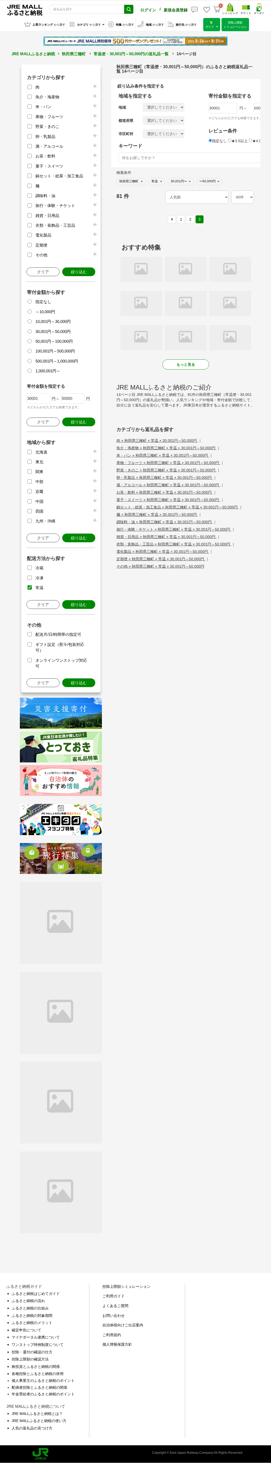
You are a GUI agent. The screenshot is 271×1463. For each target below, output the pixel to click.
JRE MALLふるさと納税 (33, 54)
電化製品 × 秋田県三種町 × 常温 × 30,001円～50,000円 (162, 551)
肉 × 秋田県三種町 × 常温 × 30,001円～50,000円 (157, 440)
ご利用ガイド (113, 1296)
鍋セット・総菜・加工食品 (59, 176)
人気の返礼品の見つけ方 (32, 1428)
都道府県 (126, 120)
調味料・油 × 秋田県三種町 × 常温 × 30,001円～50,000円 (164, 522)
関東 (39, 471)
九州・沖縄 (45, 521)
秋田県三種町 (74, 54)
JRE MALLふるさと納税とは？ (37, 1413)
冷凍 (39, 578)
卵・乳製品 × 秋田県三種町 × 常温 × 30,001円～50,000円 (164, 477)
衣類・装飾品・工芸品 (55, 225)
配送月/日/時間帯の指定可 (58, 634)
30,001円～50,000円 (53, 331)
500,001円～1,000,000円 (56, 361)
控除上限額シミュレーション (126, 1286)
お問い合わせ (113, 1315)
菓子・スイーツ (49, 166)
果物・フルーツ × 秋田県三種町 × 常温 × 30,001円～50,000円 (168, 463)
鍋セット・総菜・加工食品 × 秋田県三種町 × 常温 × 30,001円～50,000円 (177, 507)
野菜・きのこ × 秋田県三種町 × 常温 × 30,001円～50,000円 (166, 470)
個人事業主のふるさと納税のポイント (43, 1380)
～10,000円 (45, 311)
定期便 (41, 245)
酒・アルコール (49, 146)
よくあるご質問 (115, 1306)
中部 (39, 481)
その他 (41, 255)
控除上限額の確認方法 (30, 1359)
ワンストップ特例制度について (38, 1344)
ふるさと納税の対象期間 (32, 1315)
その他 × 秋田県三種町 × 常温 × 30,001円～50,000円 (160, 566)
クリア (43, 272)
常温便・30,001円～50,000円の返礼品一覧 (131, 54)
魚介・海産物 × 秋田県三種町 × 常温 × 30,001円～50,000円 (166, 448)
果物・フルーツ (49, 116)
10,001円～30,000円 (53, 321)
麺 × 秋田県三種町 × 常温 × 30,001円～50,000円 (157, 514)
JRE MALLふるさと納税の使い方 (39, 1421)
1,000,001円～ (47, 371)
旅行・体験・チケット (55, 205)
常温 (39, 587)
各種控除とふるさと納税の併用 (38, 1374)
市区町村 (126, 134)
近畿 (39, 491)
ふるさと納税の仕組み (30, 1308)
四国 (39, 511)
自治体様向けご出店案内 (122, 1325)
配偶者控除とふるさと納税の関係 (39, 1387)
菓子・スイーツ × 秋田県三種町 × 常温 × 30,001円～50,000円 (168, 500)
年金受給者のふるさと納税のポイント (43, 1394)
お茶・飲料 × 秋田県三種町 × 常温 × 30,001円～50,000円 (164, 492)
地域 (122, 107)
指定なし (43, 301)
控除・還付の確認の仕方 (32, 1352)
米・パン (43, 106)
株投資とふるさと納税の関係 (36, 1366)
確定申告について (26, 1330)
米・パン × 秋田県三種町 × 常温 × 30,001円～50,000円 (162, 455)
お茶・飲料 (45, 156)
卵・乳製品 (45, 136)
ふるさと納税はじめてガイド (36, 1293)
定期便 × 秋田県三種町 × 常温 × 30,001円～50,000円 (160, 559)
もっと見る (186, 364)
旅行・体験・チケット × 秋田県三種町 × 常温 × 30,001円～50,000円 (173, 529)
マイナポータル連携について (36, 1337)
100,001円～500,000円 (55, 351)
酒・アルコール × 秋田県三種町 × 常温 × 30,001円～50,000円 (168, 485)
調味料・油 (45, 195)
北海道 (41, 452)
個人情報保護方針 (117, 1344)
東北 (39, 462)
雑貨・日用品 (47, 215)
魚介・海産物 (47, 97)
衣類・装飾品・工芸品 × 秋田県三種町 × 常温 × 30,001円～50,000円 (173, 544)
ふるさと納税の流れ (28, 1301)
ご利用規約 (111, 1335)
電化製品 (43, 235)
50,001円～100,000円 (54, 341)
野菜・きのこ (47, 126)
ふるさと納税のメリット (32, 1323)
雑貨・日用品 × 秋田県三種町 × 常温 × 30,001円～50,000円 (166, 537)
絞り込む (79, 272)
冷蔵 (39, 568)
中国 (39, 501)
